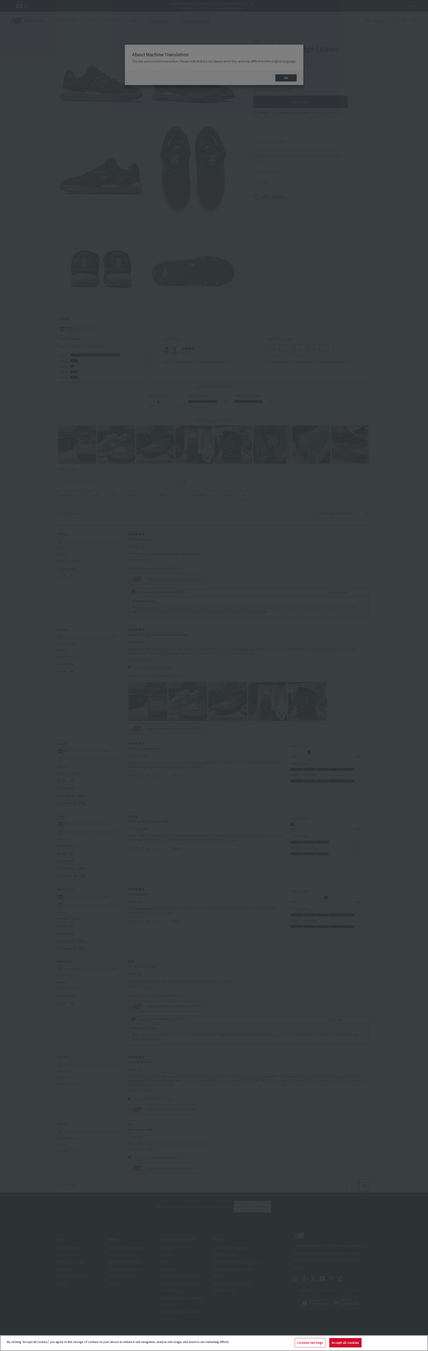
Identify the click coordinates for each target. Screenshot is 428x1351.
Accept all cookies (345, 1343)
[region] (214, 1343)
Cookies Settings (310, 1343)
